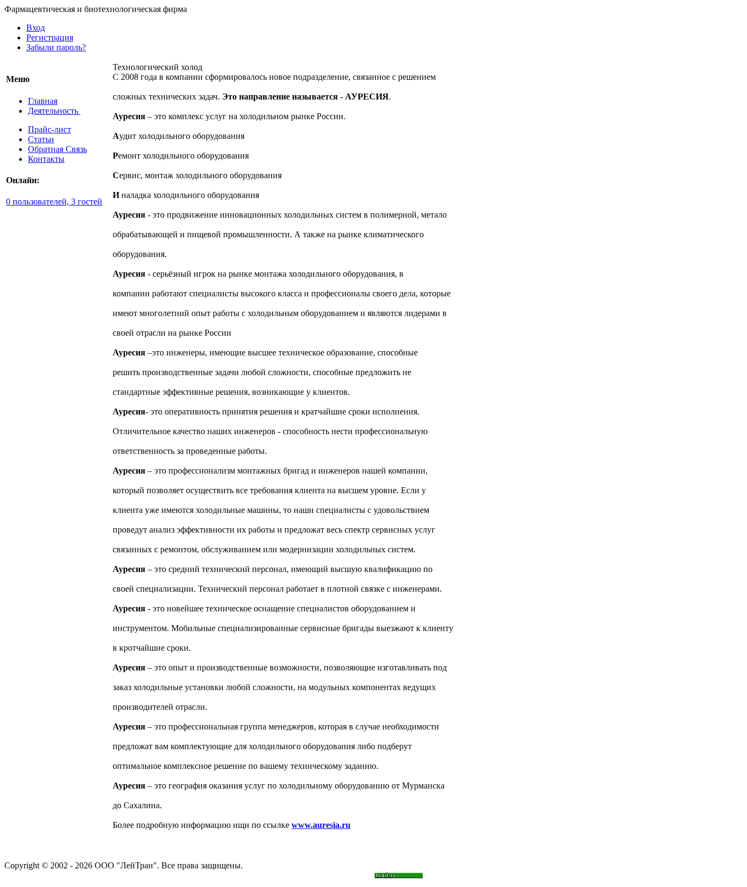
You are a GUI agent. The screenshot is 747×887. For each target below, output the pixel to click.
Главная (42, 101)
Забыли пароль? (56, 47)
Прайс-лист (49, 129)
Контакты (46, 159)
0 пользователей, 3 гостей (54, 201)
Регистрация (49, 37)
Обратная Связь (57, 149)
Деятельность (54, 110)
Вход (35, 27)
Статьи (41, 139)
